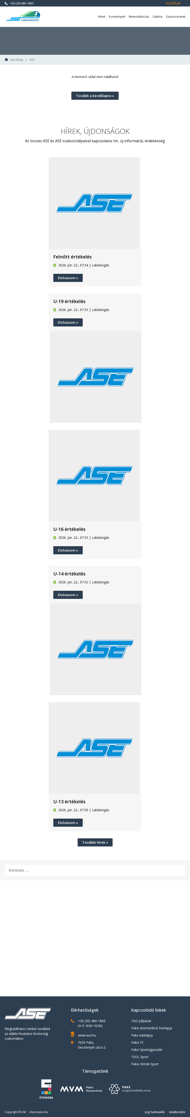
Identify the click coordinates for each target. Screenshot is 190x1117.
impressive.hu (38, 1112)
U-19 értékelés (69, 301)
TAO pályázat (141, 1021)
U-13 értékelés (69, 801)
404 (31, 59)
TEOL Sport (140, 1057)
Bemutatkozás (139, 16)
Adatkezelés (177, 1112)
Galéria (157, 16)
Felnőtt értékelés (72, 257)
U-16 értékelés (69, 529)
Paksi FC (137, 1042)
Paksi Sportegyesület (146, 1049)
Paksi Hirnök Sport (145, 1064)
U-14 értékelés (69, 574)
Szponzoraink (175, 16)
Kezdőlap (173, 3)
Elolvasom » (68, 277)
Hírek (101, 16)
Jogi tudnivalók (155, 1112)
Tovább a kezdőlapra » (95, 95)
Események (117, 16)
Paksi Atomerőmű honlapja (151, 1028)
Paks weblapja (142, 1035)
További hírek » (95, 842)
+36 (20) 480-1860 (21, 3)
